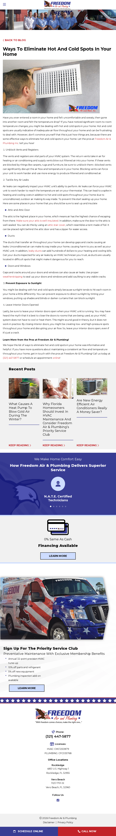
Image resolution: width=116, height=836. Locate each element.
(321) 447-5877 (11, 358)
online (56, 358)
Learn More (58, 556)
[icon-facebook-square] (58, 800)
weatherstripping (12, 276)
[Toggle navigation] (4, 4)
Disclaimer (49, 822)
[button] (50, 506)
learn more (27, 688)
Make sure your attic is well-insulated (37, 220)
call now (88, 831)
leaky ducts (35, 251)
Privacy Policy (65, 822)
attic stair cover (56, 225)
